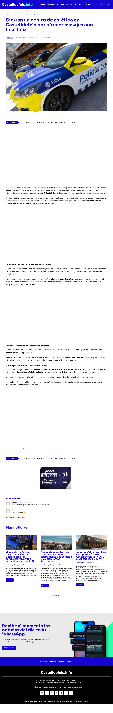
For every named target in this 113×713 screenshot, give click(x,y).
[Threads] (71, 693)
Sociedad (45, 565)
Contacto (85, 701)
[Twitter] (66, 693)
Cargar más (55, 595)
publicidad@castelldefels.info (71, 687)
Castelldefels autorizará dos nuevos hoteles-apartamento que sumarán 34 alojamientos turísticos (56, 557)
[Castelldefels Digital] (17, 4)
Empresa (11, 15)
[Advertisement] (56, 233)
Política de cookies (74, 701)
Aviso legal (63, 701)
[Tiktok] (56, 693)
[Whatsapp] (52, 693)
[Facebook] (47, 693)
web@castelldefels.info (50, 687)
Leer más (9, 580)
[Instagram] (42, 693)
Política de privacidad (51, 701)
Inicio (7, 15)
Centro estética (21, 449)
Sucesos (9, 565)
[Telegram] (61, 693)
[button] (109, 4)
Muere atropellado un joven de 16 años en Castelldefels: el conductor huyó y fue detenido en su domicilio (20, 557)
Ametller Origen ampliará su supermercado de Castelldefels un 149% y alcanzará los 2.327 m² (91, 555)
